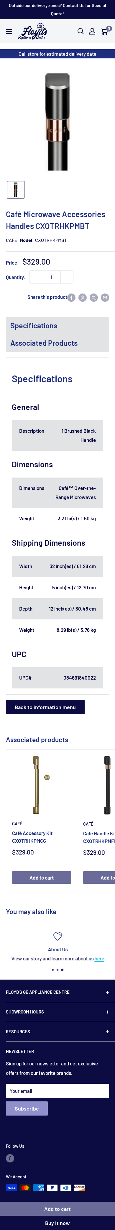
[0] (104, 31)
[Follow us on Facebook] (10, 1158)
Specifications (33, 325)
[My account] (92, 31)
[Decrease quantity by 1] (35, 277)
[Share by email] (105, 297)
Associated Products (44, 342)
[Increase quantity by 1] (67, 277)
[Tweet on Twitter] (94, 297)
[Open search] (81, 31)
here (99, 958)
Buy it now (57, 1223)
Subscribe (27, 1108)
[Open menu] (9, 31)
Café (11, 240)
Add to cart (57, 1209)
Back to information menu (45, 707)
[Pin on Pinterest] (82, 297)
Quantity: (16, 277)
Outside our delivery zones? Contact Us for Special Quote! (57, 9)
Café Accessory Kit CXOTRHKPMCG (32, 837)
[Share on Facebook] (71, 297)
